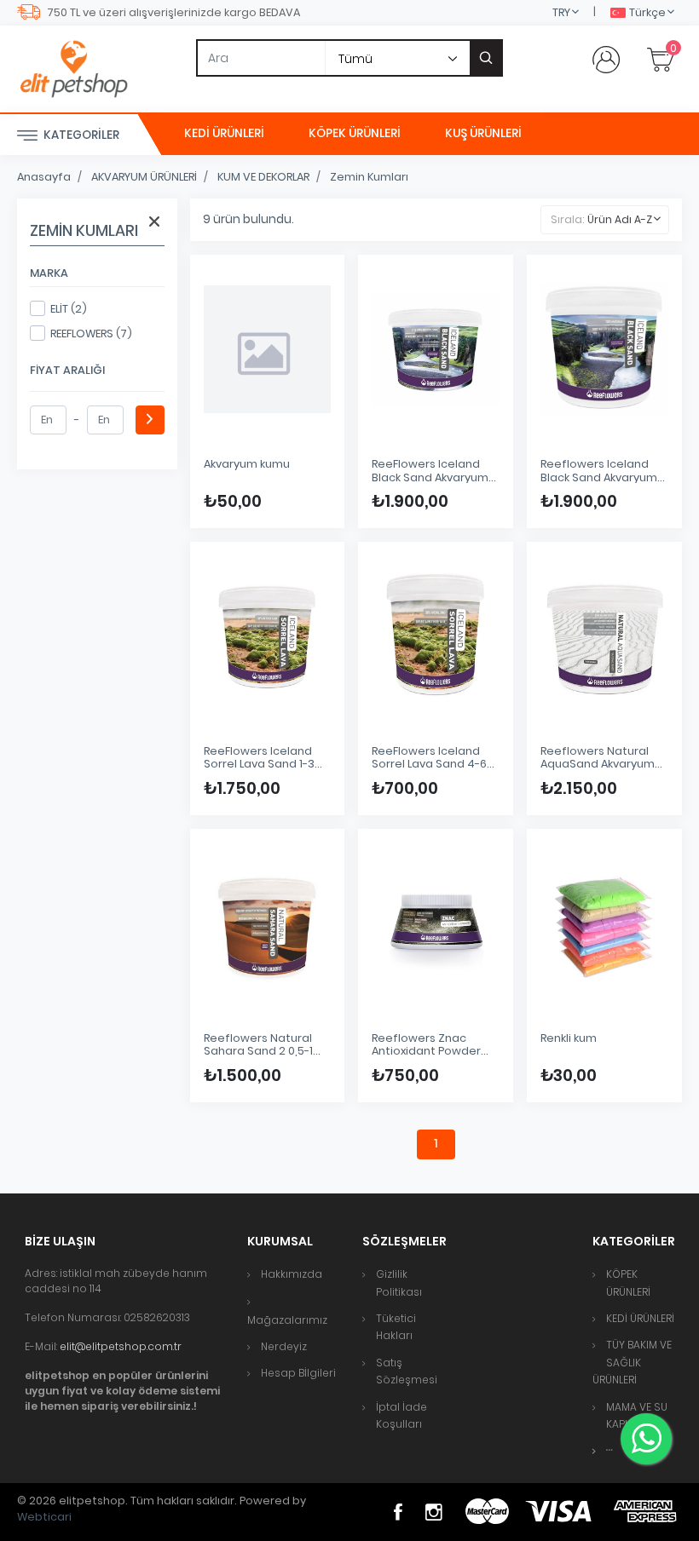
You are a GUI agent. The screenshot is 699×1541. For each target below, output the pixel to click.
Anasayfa (44, 177)
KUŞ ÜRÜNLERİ (483, 133)
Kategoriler (80, 135)
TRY (561, 12)
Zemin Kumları (369, 177)
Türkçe (647, 12)
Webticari (44, 1516)
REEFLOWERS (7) (91, 333)
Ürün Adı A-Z (619, 219)
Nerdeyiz (284, 1346)
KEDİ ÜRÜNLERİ (224, 133)
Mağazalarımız (287, 1320)
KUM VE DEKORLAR (263, 177)
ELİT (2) (68, 309)
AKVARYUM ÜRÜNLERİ (144, 177)
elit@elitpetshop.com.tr (121, 1346)
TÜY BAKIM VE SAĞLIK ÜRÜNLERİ (632, 1362)
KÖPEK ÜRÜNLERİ (355, 133)
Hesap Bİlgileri (298, 1373)
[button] (609, 1450)
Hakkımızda (291, 1274)
